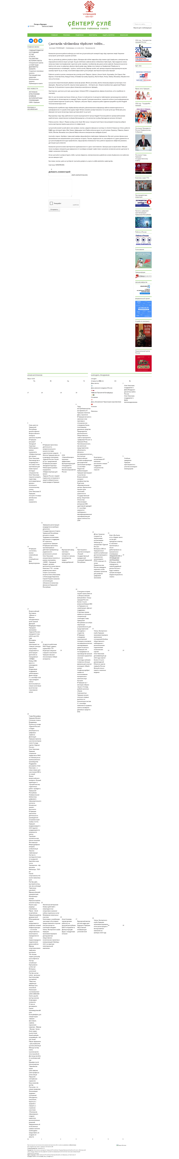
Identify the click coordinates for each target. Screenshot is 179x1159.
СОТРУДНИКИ (34, 52)
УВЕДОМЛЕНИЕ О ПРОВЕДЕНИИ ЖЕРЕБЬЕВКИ (115, 558)
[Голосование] (143, 260)
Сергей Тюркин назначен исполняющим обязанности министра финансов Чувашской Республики (51, 583)
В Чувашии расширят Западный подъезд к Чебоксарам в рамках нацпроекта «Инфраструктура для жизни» (35, 448)
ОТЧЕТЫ (32, 57)
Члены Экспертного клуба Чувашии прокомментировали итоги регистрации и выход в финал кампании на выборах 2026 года (101, 926)
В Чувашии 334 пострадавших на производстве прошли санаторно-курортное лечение (84, 654)
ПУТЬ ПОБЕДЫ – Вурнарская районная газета (89, 25)
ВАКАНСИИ (124, 35)
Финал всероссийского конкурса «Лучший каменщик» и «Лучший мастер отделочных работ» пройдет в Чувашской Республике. (35, 784)
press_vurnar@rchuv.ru (48, 1156)
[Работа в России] (143, 240)
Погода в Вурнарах (40, 24)
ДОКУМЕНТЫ (33, 67)
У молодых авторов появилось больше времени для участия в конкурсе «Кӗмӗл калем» (84, 664)
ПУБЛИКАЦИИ (34, 100)
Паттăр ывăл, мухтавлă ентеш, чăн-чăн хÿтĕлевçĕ (35, 884)
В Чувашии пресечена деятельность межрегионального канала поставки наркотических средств (50, 449)
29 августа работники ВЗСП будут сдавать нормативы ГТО (50, 646)
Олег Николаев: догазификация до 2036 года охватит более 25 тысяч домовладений (100, 658)
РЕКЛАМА (66, 35)
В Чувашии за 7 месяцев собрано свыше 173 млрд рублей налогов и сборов (83, 687)
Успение (94, 407)
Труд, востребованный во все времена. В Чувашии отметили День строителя (83, 411)
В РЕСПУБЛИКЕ (34, 94)
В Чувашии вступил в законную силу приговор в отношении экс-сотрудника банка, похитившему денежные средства (84, 423)
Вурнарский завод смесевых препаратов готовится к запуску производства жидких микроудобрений (68, 556)
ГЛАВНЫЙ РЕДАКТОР (36, 50)
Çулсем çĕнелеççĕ (35, 1046)
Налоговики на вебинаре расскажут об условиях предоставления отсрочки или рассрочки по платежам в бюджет (51, 923)
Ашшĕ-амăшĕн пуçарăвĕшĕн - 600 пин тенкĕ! (35, 1037)
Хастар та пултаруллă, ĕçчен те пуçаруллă (35, 857)
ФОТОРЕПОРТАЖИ (35, 98)
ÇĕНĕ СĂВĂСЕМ (34, 994)
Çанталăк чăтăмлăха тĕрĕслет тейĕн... (77, 43)
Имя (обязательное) (80, 175)
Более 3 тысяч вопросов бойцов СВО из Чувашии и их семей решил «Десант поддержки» (84, 606)
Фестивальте (33, 843)
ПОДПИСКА (79, 35)
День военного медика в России (101, 388)
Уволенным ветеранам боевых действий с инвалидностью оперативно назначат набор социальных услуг (51, 909)
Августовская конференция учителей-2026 (82, 930)
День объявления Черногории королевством (106, 402)
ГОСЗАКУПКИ (33, 59)
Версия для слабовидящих (143, 28)
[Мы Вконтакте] (31, 41)
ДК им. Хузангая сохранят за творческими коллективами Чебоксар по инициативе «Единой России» (101, 540)
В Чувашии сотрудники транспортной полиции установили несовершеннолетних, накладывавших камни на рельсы (84, 641)
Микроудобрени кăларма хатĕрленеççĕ (34, 847)
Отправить (54, 209)
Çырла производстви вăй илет (35, 1010)
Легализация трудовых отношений (33, 1093)
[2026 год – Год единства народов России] (143, 53)
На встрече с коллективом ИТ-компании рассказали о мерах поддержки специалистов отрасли (100, 463)
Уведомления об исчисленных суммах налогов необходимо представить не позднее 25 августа (34, 1131)
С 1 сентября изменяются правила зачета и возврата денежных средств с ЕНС (84, 708)
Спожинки (94, 397)
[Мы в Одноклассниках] (35, 41)
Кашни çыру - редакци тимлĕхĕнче (33, 907)
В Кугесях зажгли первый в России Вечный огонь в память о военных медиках (100, 668)
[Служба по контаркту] (143, 335)
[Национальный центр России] (143, 363)
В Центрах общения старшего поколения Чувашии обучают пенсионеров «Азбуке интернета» (50, 655)
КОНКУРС (32, 69)
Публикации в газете (36, 83)
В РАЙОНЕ (32, 96)
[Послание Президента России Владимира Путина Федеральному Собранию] (143, 142)
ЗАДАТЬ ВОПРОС (109, 35)
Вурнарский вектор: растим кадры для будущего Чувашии (83, 923)
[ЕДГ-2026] (143, 76)
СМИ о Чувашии (34, 102)
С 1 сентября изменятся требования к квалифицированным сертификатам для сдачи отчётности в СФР (84, 514)
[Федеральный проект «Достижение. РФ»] (143, 309)
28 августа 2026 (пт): (97, 381)
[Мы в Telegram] (40, 41)
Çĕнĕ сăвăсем (33, 1071)
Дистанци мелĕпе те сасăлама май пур (35, 1058)
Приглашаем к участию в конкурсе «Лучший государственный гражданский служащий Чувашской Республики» (84, 556)
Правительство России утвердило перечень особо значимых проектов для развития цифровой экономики (100, 571)
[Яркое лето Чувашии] (143, 95)
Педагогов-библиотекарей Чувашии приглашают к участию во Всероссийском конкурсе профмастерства (84, 475)
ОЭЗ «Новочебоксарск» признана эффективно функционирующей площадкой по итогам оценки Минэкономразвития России (69, 463)
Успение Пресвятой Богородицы (102, 393)
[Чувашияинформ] (143, 276)
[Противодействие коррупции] (143, 203)
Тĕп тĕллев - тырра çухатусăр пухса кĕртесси (34, 957)
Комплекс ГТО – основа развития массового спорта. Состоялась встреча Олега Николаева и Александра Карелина (51, 573)
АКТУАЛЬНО (33, 92)
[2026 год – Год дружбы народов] (143, 116)
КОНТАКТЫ (93, 35)
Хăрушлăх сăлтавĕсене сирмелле (33, 1079)
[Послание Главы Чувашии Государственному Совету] (143, 168)
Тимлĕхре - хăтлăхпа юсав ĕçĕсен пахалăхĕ (34, 838)
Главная (54, 35)
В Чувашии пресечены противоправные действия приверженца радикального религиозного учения (50, 550)
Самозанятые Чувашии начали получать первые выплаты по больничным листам (84, 697)
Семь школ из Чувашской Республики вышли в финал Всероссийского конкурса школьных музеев (35, 431)
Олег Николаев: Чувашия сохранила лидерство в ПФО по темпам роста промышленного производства (35, 755)
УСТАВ (31, 54)
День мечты (95, 383)
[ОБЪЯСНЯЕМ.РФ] (143, 290)
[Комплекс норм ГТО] (143, 186)
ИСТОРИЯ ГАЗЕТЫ (35, 61)
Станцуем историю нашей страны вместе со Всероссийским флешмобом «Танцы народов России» (84, 596)
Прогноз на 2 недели (47, 26)
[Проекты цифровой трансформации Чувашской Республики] (143, 222)
